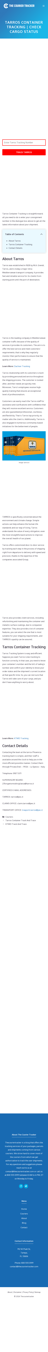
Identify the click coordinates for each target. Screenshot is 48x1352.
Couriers (9, 817)
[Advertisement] (24, 65)
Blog (24, 1223)
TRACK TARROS (24, 152)
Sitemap (37, 1292)
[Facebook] (21, 1186)
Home (24, 1209)
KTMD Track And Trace (16, 824)
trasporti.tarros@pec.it (32, 810)
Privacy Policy (28, 1292)
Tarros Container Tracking (20, 244)
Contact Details (15, 248)
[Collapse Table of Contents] (41, 234)
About (24, 1218)
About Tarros (15, 241)
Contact (24, 1227)
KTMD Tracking (21, 738)
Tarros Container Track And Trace (20, 820)
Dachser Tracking (22, 366)
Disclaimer (17, 1292)
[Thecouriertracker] (18, 6)
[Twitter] (26, 1186)
